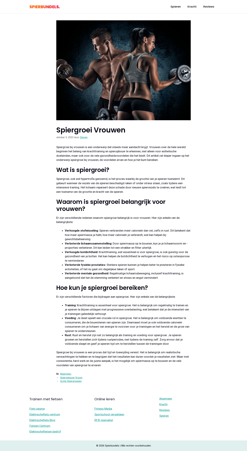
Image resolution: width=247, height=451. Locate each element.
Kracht (192, 7)
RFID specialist (103, 420)
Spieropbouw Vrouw (71, 377)
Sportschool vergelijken (109, 414)
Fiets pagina (37, 408)
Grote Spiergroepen (71, 381)
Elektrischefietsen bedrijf (45, 431)
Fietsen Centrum (39, 425)
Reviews (208, 7)
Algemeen (65, 374)
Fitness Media (103, 408)
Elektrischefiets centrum (44, 414)
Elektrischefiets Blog (42, 420)
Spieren (176, 7)
